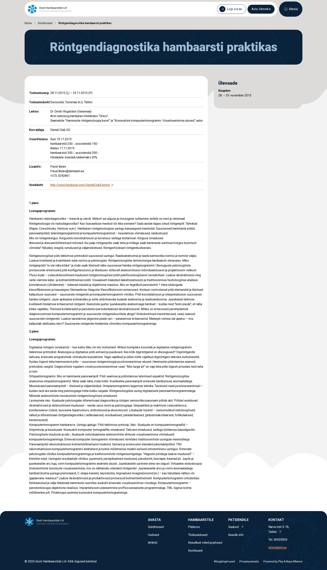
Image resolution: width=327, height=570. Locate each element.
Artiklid (152, 542)
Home (28, 23)
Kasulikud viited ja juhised (205, 542)
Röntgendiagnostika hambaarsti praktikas (85, 23)
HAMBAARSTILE (201, 520)
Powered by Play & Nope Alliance (282, 561)
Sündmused (45, 23)
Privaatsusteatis (249, 561)
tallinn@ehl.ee (277, 547)
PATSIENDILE (238, 520)
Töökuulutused (197, 535)
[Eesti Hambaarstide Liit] (50, 9)
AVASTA (154, 520)
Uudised (153, 535)
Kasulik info (236, 535)
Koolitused (195, 550)
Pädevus (194, 527)
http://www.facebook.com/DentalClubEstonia (80, 185)
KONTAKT (276, 520)
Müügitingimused (224, 561)
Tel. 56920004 (277, 539)
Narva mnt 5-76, (278, 529)
